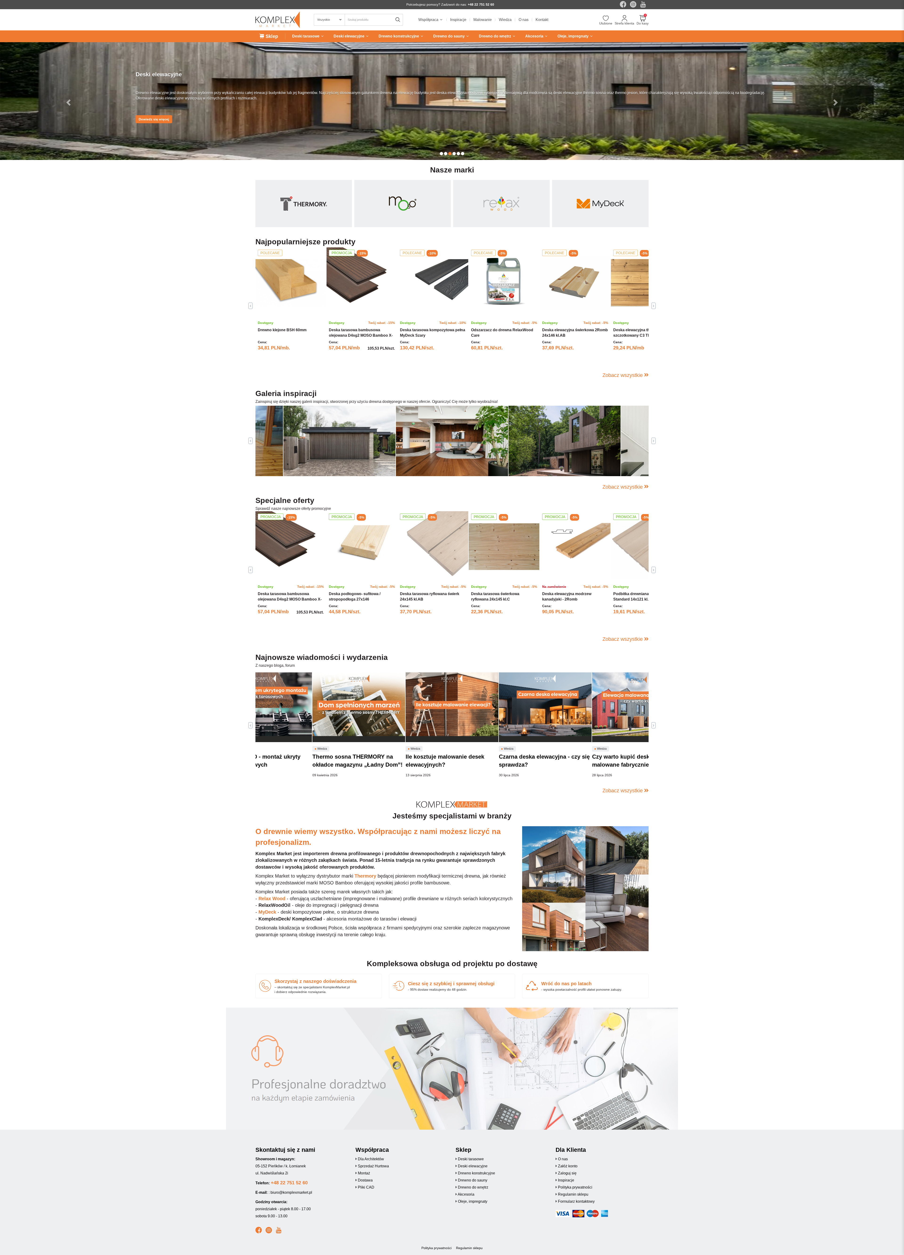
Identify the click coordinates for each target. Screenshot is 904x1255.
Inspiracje (458, 20)
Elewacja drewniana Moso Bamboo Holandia (554, 466)
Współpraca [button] (428, 20)
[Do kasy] (642, 18)
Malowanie (482, 20)
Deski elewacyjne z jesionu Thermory (323, 466)
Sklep (271, 36)
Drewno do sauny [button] (449, 36)
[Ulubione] (606, 18)
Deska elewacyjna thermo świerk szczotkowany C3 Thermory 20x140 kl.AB (645, 335)
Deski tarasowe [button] (306, 36)
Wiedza (505, 20)
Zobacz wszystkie (623, 375)
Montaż (364, 1173)
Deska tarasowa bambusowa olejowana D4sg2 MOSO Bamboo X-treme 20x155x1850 (361, 335)
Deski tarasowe (471, 1159)
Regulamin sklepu (573, 1194)
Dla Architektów (371, 1159)
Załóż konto (567, 1166)
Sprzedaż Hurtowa (373, 1166)
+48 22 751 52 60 (481, 4)
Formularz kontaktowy (576, 1201)
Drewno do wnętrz (473, 1187)
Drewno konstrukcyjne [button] (399, 36)
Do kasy (643, 23)
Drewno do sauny (472, 1180)
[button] (68, 101)
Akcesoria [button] (534, 36)
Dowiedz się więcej (154, 114)
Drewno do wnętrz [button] (495, 36)
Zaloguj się (567, 1173)
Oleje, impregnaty (472, 1201)
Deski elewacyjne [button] (349, 36)
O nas (524, 20)
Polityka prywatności (575, 1187)
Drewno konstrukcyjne (476, 1173)
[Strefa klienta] (624, 18)
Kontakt (542, 20)
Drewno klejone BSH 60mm (282, 330)
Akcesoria (466, 1194)
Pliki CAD (366, 1187)
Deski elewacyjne (473, 1166)
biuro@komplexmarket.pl (291, 1192)
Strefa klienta (624, 23)
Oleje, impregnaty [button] (573, 36)
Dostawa (365, 1180)
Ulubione (605, 23)
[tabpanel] (290, 305)
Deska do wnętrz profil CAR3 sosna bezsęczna (444, 466)
